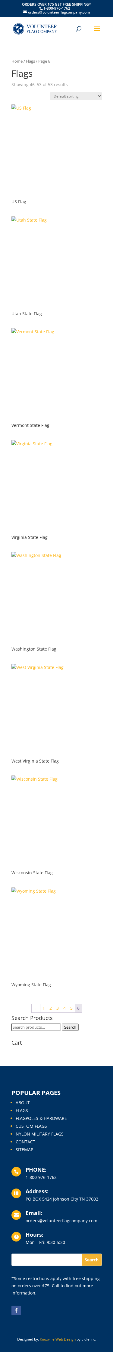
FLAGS (22, 1110)
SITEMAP (24, 1149)
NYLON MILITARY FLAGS (40, 1134)
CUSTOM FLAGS (31, 1126)
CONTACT (25, 1142)
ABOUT (23, 1102)
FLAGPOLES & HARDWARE (41, 1118)
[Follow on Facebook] (16, 1310)
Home (17, 61)
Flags (30, 61)
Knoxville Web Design (58, 1339)
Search (70, 1027)
